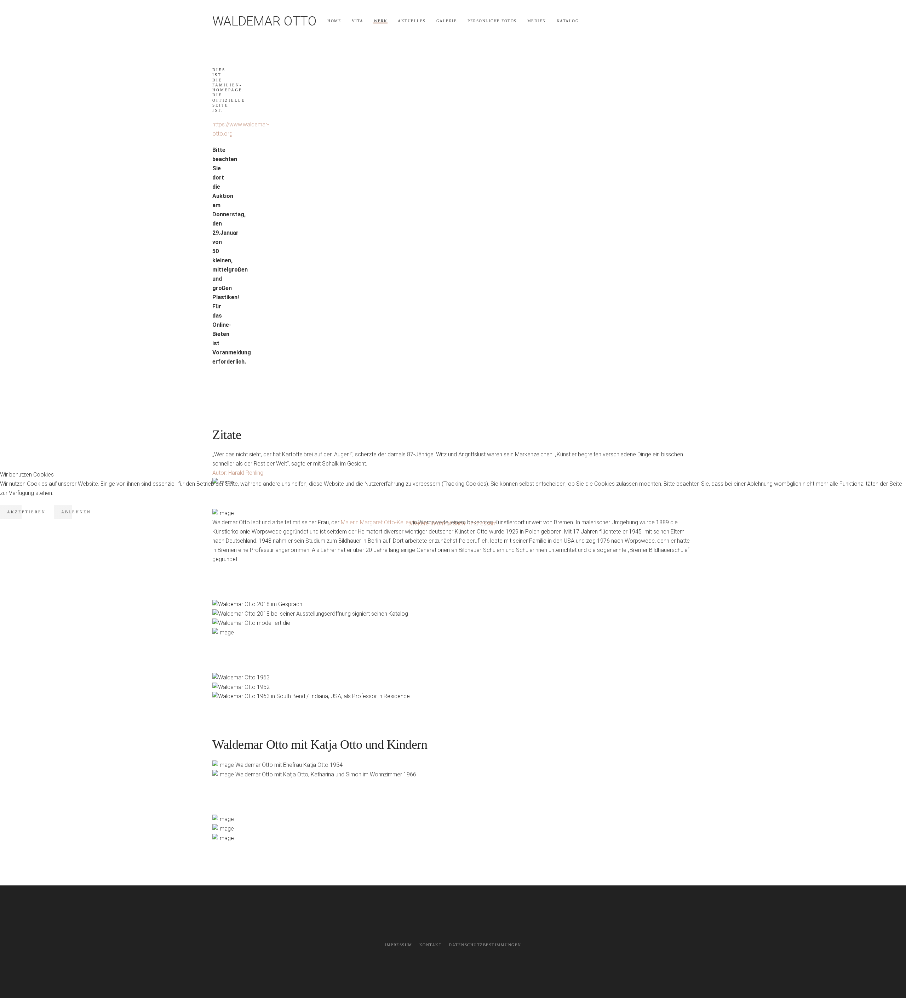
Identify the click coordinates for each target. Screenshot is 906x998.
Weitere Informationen (437, 523)
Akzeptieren (26, 512)
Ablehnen (76, 512)
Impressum (483, 523)
